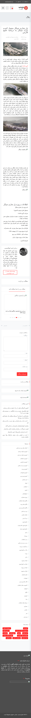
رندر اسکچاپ (24, 539)
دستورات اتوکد (6, 628)
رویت (26, 553)
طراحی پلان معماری (22, 635)
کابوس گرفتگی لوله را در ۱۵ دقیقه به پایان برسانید (15, 408)
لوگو (26, 592)
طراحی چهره (24, 560)
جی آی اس (25, 518)
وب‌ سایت (24, 366)
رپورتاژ (25, 536)
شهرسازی (12, 633)
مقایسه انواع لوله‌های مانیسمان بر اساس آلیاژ (17, 426)
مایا (26, 599)
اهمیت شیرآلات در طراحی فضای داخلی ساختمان (16, 429)
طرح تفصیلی (24, 574)
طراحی (5, 633)
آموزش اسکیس (23, 462)
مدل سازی (24, 638)
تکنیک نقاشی (24, 514)
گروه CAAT (25, 66)
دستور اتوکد (6, 630)
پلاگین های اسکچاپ (23, 500)
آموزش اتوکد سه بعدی (22, 455)
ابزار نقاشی (24, 479)
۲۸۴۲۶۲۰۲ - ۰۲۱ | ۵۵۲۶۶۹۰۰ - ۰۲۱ (21, 1)
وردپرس (25, 617)
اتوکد (26, 483)
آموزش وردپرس (23, 476)
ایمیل (25, 360)
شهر (19, 633)
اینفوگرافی (24, 493)
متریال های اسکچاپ (23, 602)
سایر (26, 557)
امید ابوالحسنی (8, 37)
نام (26, 353)
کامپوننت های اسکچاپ (22, 585)
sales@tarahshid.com (9, 1)
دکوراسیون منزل (23, 529)
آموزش (25, 628)
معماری (25, 606)
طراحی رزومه (24, 567)
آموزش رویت (24, 469)
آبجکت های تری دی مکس (21, 448)
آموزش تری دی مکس (22, 465)
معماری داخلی (16, 638)
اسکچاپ (25, 486)
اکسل (26, 490)
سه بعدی (25, 633)
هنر (26, 613)
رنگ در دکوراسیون (23, 550)
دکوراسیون (24, 521)
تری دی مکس (24, 511)
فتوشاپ (25, 578)
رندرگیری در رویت (23, 546)
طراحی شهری (24, 571)
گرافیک (25, 588)
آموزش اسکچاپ (23, 458)
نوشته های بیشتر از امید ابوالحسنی (10, 272)
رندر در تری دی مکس (22, 543)
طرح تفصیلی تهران (7, 635)
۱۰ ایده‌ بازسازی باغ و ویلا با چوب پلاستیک (18, 432)
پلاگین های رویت (23, 504)
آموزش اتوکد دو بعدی (22, 451)
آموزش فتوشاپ (23, 472)
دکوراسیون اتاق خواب (22, 525)
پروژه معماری (24, 497)
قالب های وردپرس (23, 581)
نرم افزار (9, 638)
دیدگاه (25, 335)
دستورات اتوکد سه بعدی (21, 630)
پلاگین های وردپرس (23, 507)
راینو (26, 532)
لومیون (25, 595)
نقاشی (25, 609)
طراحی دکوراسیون (23, 564)
